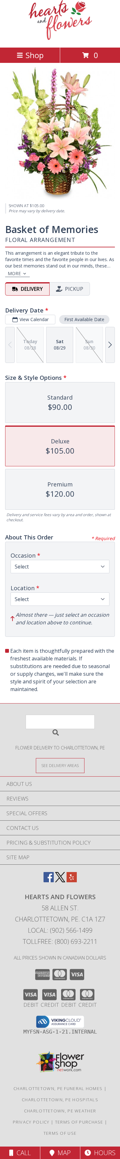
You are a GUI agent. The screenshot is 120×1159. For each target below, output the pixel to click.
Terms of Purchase (79, 1122)
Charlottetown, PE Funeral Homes (57, 1088)
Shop (35, 55)
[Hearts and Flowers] (60, 38)
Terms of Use (60, 1133)
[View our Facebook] (49, 880)
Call (22, 1152)
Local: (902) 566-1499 (60, 930)
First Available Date (84, 319)
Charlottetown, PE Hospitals (60, 1100)
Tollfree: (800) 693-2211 (60, 941)
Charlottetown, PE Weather (60, 1111)
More (14, 273)
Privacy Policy (31, 1122)
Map (62, 1152)
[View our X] (60, 880)
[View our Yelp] (72, 880)
